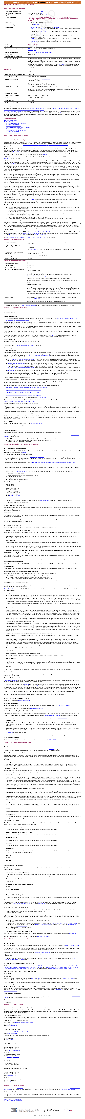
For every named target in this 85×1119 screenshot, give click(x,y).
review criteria (41, 903)
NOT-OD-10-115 (52, 740)
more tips (10, 732)
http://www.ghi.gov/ (72, 924)
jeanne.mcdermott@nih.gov (13, 1050)
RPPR (39, 978)
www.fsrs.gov (59, 989)
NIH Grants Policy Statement (68, 1089)
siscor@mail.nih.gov (12, 1081)
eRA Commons (38, 685)
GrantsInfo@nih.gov (12, 1039)
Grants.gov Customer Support (11, 1028)
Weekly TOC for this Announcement (12, 1099)
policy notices (20, 1088)
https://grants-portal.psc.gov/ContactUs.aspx (24, 1031)
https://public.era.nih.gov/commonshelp (23, 1022)
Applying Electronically (62, 718)
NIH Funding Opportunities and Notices (13, 1100)
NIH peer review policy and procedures (21, 903)
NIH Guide (42, 2)
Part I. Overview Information (10, 680)
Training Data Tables (9, 588)
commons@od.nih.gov (12, 1025)
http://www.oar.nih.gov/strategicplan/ (42, 924)
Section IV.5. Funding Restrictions (42, 952)
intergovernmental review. (24, 700)
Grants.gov (26, 684)
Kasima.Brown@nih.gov (13, 1075)
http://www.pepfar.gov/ (22, 926)
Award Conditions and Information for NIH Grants (60, 968)
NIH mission (51, 749)
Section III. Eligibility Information (52, 715)
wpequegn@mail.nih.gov (13, 1057)
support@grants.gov (12, 1033)
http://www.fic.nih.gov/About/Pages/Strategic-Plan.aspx (65, 923)
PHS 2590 (33, 978)
